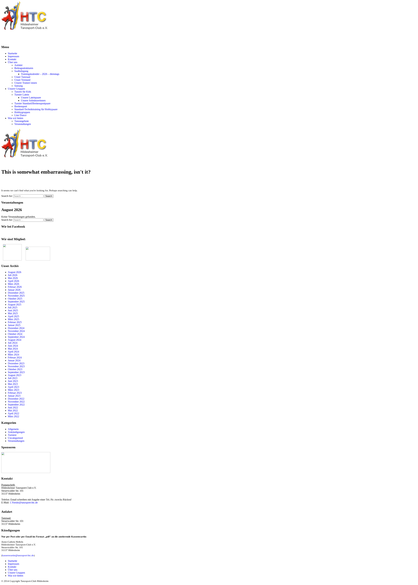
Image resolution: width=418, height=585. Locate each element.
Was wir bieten (15, 118)
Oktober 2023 (15, 369)
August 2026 (14, 272)
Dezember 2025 (16, 292)
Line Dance (20, 115)
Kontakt (12, 59)
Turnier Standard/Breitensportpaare (32, 103)
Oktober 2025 (15, 298)
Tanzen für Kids (22, 91)
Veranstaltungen (22, 124)
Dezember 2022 (16, 398)
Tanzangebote (21, 121)
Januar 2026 (14, 289)
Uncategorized (15, 438)
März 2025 (13, 319)
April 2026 (13, 281)
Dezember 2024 (16, 328)
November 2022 (16, 401)
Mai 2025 (13, 313)
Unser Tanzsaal (22, 77)
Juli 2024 (12, 342)
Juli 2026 (12, 275)
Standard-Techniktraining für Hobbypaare (35, 109)
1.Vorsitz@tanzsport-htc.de (24, 502)
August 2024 (14, 339)
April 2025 (13, 316)
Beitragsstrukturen (23, 68)
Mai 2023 (13, 384)
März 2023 (13, 389)
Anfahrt (18, 65)
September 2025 (16, 301)
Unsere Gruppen (16, 88)
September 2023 (16, 372)
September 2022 (16, 404)
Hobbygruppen (22, 112)
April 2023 (13, 387)
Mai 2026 (13, 278)
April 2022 (13, 413)
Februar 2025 (15, 322)
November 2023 (16, 366)
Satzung (18, 85)
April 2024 (13, 351)
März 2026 (13, 284)
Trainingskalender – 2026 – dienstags (40, 74)
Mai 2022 (13, 410)
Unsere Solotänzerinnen (33, 100)
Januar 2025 (14, 325)
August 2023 (14, 375)
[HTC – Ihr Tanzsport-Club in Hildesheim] (24, 29)
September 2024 (16, 337)
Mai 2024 (13, 348)
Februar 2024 (15, 357)
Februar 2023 (15, 392)
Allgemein (13, 429)
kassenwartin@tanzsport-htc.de (18, 555)
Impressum (13, 56)
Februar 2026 (15, 286)
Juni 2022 (13, 407)
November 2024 (16, 331)
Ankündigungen (16, 432)
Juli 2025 (12, 307)
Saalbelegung (21, 71)
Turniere (12, 435)
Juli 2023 (12, 378)
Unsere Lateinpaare (31, 97)
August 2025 (14, 304)
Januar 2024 (14, 360)
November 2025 (16, 295)
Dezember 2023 (16, 363)
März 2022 (13, 416)
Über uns (12, 62)
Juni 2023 (13, 381)
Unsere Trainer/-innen (25, 82)
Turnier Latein (21, 94)
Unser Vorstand (22, 79)
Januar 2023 (14, 395)
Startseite (12, 53)
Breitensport (20, 106)
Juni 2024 (13, 345)
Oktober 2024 (15, 334)
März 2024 (13, 354)
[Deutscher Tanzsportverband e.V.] (12, 259)
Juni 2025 (13, 310)
